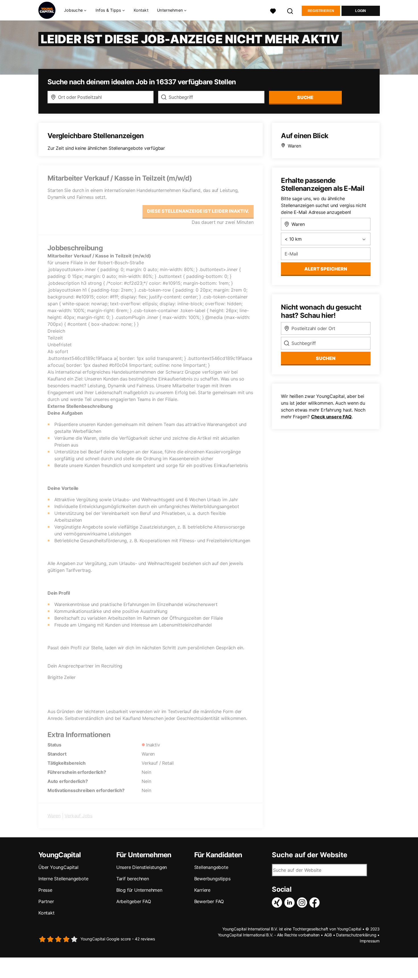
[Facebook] (315, 902)
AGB (328, 934)
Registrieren (321, 11)
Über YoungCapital (58, 867)
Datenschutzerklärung (356, 934)
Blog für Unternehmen (139, 890)
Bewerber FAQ (209, 901)
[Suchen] (290, 10)
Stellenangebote (211, 867)
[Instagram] (303, 902)
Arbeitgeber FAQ (133, 901)
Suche (305, 97)
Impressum (370, 940)
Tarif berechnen (132, 878)
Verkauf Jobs (78, 816)
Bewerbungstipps (212, 878)
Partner (46, 901)
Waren (54, 816)
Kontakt (141, 10)
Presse (45, 890)
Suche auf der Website (309, 855)
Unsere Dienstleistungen (141, 867)
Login (360, 11)
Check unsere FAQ (331, 417)
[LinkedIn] (290, 902)
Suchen (326, 358)
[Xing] (278, 902)
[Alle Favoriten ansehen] (273, 10)
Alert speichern (325, 269)
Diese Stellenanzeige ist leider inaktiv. (198, 211)
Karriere (202, 890)
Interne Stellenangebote (63, 878)
